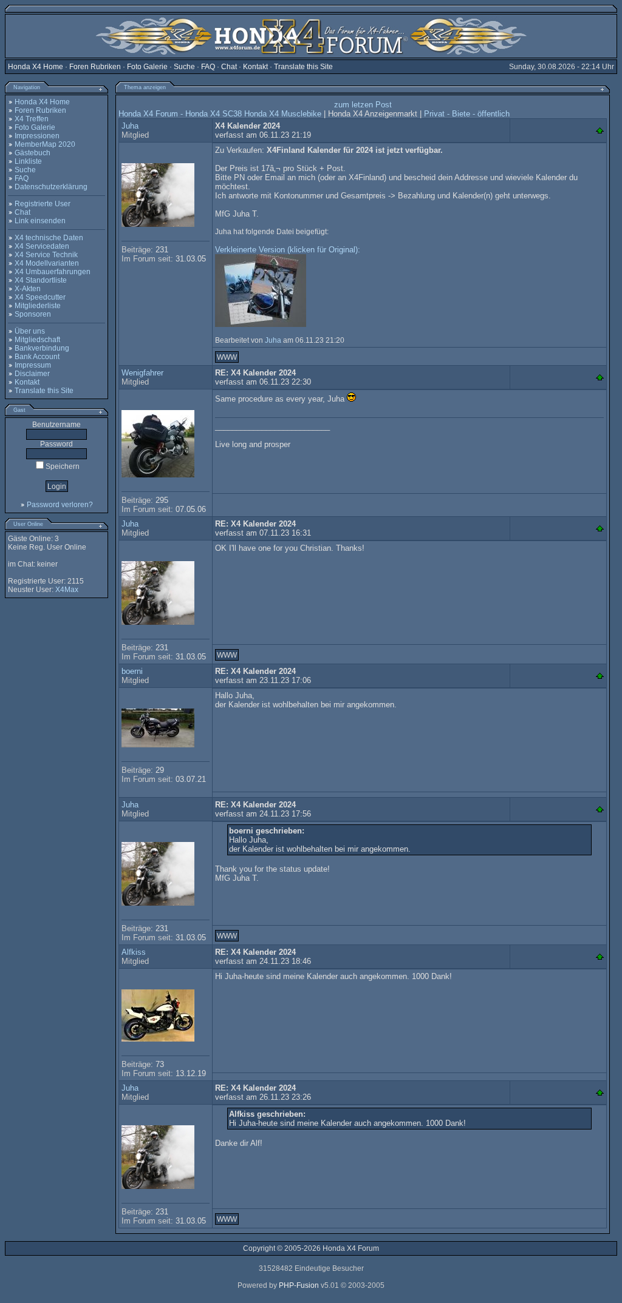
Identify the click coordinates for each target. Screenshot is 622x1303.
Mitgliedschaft (37, 339)
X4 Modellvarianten (47, 263)
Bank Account (37, 356)
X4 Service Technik (46, 255)
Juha (129, 125)
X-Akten (28, 289)
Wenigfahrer (142, 372)
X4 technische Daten (49, 238)
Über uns (30, 331)
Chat (229, 66)
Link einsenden (40, 221)
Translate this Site (303, 66)
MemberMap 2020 (45, 144)
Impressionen (37, 136)
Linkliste (28, 161)
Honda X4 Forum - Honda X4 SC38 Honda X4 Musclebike (219, 113)
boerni (132, 671)
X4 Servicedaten (42, 246)
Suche (184, 66)
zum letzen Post (363, 104)
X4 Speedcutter (40, 297)
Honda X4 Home (35, 66)
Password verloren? (60, 504)
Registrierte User (42, 204)
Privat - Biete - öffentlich (467, 113)
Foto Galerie (147, 66)
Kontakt (255, 66)
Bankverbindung (42, 348)
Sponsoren (33, 314)
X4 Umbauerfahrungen (53, 272)
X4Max (66, 589)
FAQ (208, 66)
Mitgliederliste (38, 305)
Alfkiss (133, 952)
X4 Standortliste (41, 280)
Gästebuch (32, 153)
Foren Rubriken (95, 66)
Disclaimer (32, 373)
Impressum (33, 365)
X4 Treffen (32, 119)
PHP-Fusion (299, 1285)
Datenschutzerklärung (51, 187)
